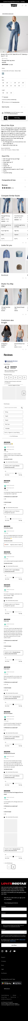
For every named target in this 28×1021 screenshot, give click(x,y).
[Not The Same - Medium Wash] (3, 73)
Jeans (10, 13)
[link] (15, 995)
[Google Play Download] (6, 983)
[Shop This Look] (2, 303)
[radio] (4, 83)
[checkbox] (1, 926)
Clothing (4, 13)
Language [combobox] (7, 428)
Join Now (14, 945)
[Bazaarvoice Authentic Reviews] (11, 361)
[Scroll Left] (23, 242)
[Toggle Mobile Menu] (2, 5)
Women (7, 13)
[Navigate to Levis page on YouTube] (14, 951)
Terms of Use (22, 939)
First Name (3, 906)
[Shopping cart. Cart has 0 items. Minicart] (26, 5)
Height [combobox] (6, 416)
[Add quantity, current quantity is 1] (24, 107)
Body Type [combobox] (7, 424)
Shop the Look (4, 275)
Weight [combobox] (6, 420)
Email (2, 919)
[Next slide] (26, 278)
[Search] (22, 5)
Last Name (3, 913)
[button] (6, 97)
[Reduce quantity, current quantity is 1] (18, 107)
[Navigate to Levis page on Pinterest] (6, 951)
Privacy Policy (13, 940)
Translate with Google (8, 459)
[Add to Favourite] (5, 118)
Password (3, 929)
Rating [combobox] (6, 412)
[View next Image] (27, 34)
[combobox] (14, 432)
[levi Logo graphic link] (14, 5)
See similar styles (15, 102)
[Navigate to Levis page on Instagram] (2, 951)
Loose (12, 13)
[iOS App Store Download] (17, 983)
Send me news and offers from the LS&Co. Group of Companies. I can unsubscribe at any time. (13, 926)
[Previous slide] (23, 278)
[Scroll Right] (26, 242)
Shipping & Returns (14, 113)
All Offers (23, 1)
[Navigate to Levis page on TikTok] (10, 951)
